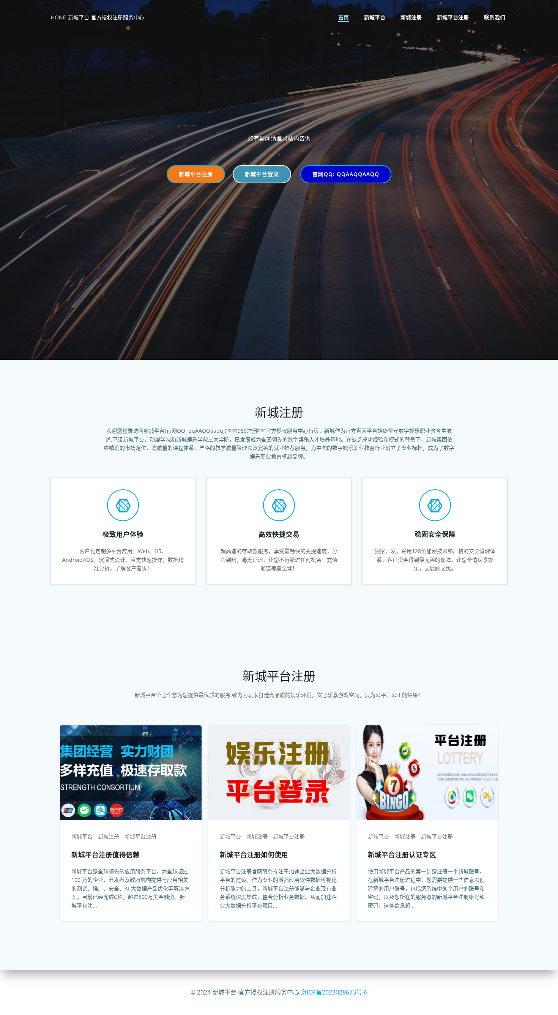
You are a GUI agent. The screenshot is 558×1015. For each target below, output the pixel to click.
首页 (343, 17)
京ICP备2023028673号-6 (334, 992)
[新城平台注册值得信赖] (131, 772)
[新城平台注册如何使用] (279, 772)
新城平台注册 (453, 17)
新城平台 (374, 17)
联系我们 (494, 17)
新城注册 (411, 17)
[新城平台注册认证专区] (427, 772)
